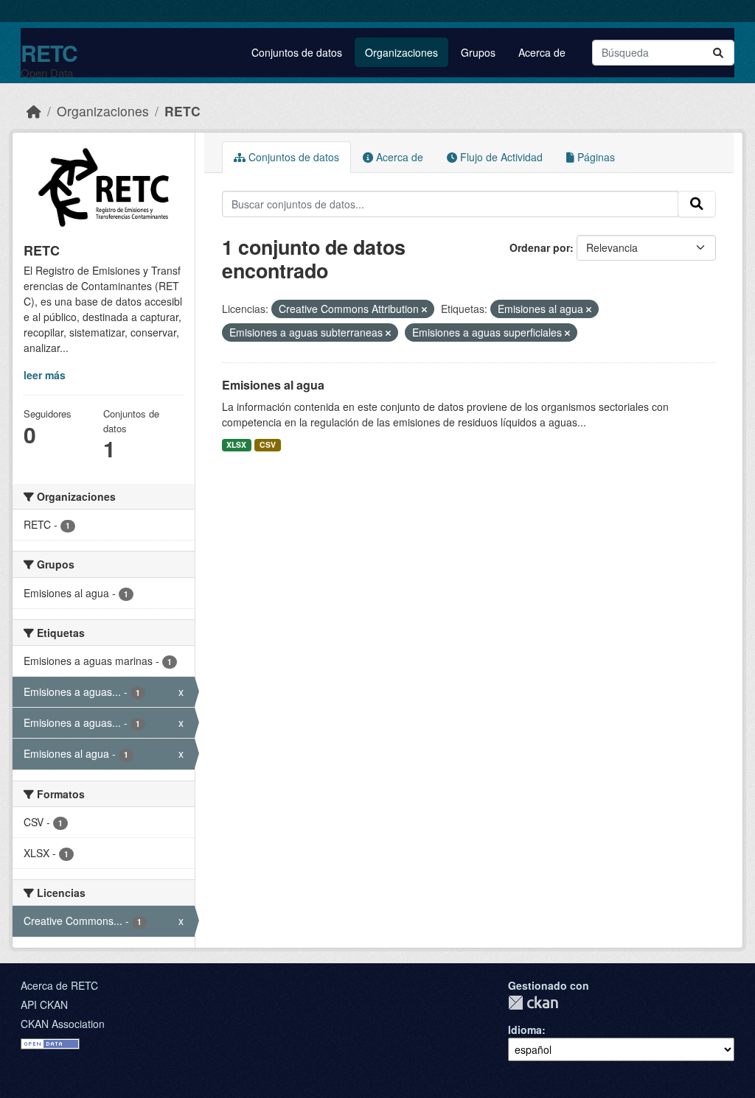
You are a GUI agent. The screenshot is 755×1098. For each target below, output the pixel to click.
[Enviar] (718, 53)
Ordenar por (539, 247)
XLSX (236, 444)
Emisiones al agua (273, 384)
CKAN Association (63, 1023)
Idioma (525, 1029)
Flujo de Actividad (500, 156)
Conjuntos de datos (296, 52)
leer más (45, 374)
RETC (49, 52)
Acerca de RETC (59, 985)
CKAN (533, 1002)
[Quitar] (424, 309)
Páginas (594, 156)
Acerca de (542, 52)
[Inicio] (34, 111)
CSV (268, 444)
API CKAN (44, 1004)
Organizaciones (401, 52)
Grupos (478, 52)
